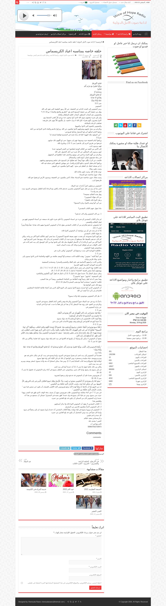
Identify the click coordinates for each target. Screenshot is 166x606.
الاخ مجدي (96, 55)
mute (35, 16)
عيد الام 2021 (68, 489)
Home (146, 33)
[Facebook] (43, 2)
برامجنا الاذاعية (123, 34)
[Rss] (45, 2)
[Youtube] (38, 2)
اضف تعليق (95, 57)
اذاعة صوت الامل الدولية (86, 42)
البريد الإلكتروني (95, 567)
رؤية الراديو (137, 34)
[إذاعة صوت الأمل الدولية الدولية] (129, 17)
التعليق (98, 536)
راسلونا (71, 34)
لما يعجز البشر (37, 55)
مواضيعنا (108, 34)
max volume (55, 16)
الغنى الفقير (96, 511)
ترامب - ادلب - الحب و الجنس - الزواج (86, 454)
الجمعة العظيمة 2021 (92, 489)
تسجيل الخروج (94, 2)
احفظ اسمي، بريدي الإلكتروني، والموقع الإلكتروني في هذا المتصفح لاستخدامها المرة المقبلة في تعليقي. (64, 583)
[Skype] (35, 2)
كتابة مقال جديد (126, 2)
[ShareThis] (33, 2)
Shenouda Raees (34, 602)
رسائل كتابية (97, 34)
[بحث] (17, 2)
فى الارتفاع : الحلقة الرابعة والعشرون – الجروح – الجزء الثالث (86, 462)
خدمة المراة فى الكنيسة (36, 489)
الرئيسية (99, 42)
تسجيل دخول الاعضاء (110, 2)
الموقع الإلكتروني (95, 575)
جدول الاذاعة (83, 34)
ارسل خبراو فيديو (42, 34)
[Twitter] (41, 2)
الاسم (98, 559)
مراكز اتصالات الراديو (58, 34)
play (24, 16)
